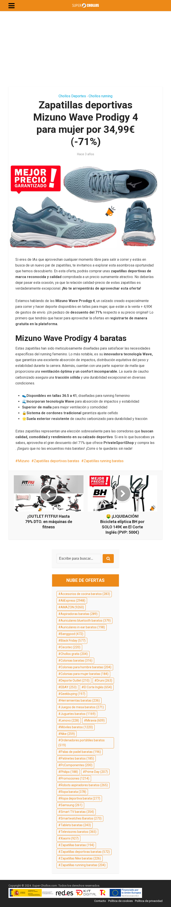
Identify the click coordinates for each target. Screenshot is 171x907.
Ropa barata (73, 792)
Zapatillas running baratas (104, 461)
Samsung (71, 805)
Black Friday (73, 640)
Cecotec (70, 647)
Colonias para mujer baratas (84, 674)
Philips (69, 772)
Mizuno (23, 461)
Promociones (75, 778)
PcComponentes (76, 765)
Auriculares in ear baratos (83, 627)
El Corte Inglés (98, 687)
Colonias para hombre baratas (86, 667)
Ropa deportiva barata (80, 798)
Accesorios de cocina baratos (85, 594)
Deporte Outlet (75, 680)
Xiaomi (70, 838)
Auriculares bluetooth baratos (86, 620)
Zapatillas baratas (77, 845)
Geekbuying (73, 694)
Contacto (100, 901)
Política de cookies (120, 901)
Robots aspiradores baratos (84, 785)
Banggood (72, 634)
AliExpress (73, 600)
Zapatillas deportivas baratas (56, 461)
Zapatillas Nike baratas (81, 858)
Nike (68, 734)
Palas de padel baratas (81, 752)
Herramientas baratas (80, 700)
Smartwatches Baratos (81, 818)
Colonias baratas (76, 660)
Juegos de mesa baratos (82, 707)
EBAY (69, 687)
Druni (104, 680)
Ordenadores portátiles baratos (81, 742)
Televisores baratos (78, 831)
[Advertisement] (85, 49)
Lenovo (70, 720)
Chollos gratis (74, 654)
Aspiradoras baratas (79, 614)
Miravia (95, 720)
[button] (11, 5)
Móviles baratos (77, 727)
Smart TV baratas (77, 812)
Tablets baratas (76, 825)
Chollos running (100, 96)
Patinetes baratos (77, 758)
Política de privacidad (149, 901)
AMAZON (72, 607)
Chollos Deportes (72, 96)
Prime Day (96, 772)
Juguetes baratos (78, 714)
